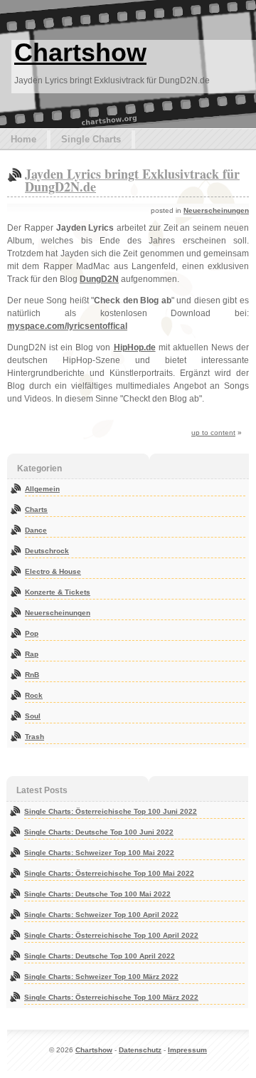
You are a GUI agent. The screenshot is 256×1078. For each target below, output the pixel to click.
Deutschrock (47, 551)
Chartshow (80, 52)
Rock (34, 695)
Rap (31, 654)
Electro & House (53, 571)
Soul (33, 716)
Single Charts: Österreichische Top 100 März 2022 (111, 997)
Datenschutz (140, 1050)
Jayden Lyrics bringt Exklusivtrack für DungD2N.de (132, 180)
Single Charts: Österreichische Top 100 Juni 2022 (110, 811)
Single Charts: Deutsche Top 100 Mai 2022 (97, 894)
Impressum (187, 1050)
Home (23, 139)
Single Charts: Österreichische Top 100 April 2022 (111, 935)
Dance (36, 530)
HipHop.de (135, 347)
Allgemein (42, 489)
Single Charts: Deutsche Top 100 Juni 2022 (99, 832)
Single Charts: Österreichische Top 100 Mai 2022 (109, 873)
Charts (36, 509)
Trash (34, 737)
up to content (213, 432)
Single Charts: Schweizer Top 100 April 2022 (101, 915)
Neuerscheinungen (216, 210)
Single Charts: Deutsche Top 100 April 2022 (99, 956)
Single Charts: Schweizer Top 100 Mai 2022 (99, 853)
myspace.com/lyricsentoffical (67, 326)
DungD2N (99, 279)
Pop (31, 633)
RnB (32, 675)
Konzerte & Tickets (57, 592)
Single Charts (91, 139)
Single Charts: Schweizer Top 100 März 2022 (101, 976)
